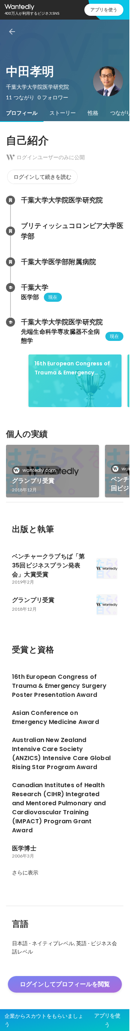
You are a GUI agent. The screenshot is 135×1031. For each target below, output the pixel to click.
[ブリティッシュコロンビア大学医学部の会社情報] (10, 231)
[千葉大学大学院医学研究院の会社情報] (10, 200)
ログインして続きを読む (42, 177)
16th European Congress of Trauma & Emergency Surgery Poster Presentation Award (74, 368)
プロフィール (22, 113)
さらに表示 (25, 872)
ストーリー (63, 113)
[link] (75, 380)
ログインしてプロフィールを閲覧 (65, 984)
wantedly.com (39, 470)
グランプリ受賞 (33, 480)
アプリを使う (103, 9)
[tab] (22, 113)
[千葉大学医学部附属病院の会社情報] (10, 261)
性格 (93, 113)
